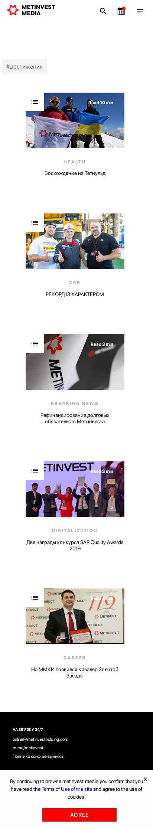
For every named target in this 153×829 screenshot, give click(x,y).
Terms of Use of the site (67, 789)
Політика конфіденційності (39, 756)
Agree (79, 815)
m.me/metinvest (28, 747)
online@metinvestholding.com (40, 739)
